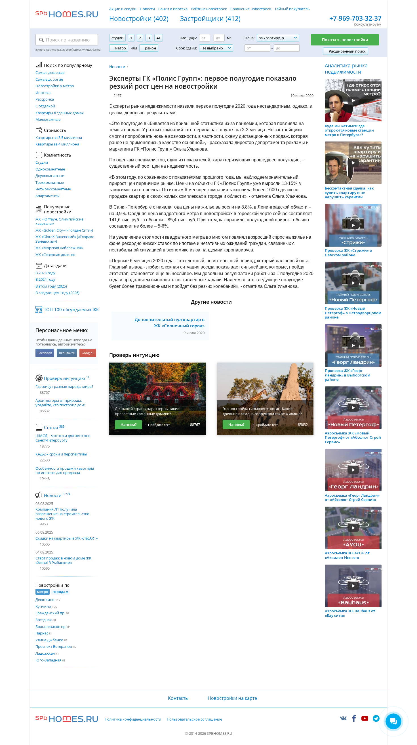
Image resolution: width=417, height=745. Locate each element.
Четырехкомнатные (53, 189)
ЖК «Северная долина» (55, 255)
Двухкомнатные (49, 176)
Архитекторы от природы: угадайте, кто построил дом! (60, 402)
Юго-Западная (48, 660)
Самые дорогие (49, 79)
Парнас (41, 633)
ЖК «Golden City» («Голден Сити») (64, 230)
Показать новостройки (345, 39)
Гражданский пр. (50, 612)
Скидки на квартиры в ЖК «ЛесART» (66, 538)
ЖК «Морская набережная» (59, 248)
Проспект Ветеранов (53, 646)
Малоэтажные (47, 119)
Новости (147, 8)
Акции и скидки (122, 8)
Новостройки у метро (54, 86)
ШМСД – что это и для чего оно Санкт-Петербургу (62, 438)
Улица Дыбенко (49, 639)
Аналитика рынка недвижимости (346, 69)
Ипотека (42, 93)
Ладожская (45, 653)
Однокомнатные (50, 169)
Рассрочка (44, 99)
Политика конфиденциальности (133, 719)
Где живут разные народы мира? (64, 386)
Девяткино (44, 599)
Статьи (54, 427)
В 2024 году (45, 279)
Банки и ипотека (173, 8)
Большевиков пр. (50, 626)
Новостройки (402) (139, 19)
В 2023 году (45, 273)
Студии (41, 162)
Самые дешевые (49, 72)
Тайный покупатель (292, 8)
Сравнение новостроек (250, 8)
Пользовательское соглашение (194, 719)
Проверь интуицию (66, 378)
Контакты (178, 698)
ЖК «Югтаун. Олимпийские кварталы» (59, 221)
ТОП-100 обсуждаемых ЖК (71, 309)
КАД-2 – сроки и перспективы (61, 454)
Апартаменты (47, 196)
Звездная (43, 619)
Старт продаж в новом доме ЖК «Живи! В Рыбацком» (63, 560)
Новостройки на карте (232, 698)
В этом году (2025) (51, 286)
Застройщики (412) (210, 19)
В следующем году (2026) (57, 293)
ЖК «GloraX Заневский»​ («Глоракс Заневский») (64, 239)
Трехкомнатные (49, 182)
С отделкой (45, 106)
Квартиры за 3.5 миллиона (58, 138)
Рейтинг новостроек (209, 8)
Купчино (43, 606)
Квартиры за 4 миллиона (57, 144)
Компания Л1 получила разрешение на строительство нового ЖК (62, 514)
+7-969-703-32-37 (355, 18)
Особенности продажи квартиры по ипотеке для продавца (64, 470)
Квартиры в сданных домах (59, 113)
